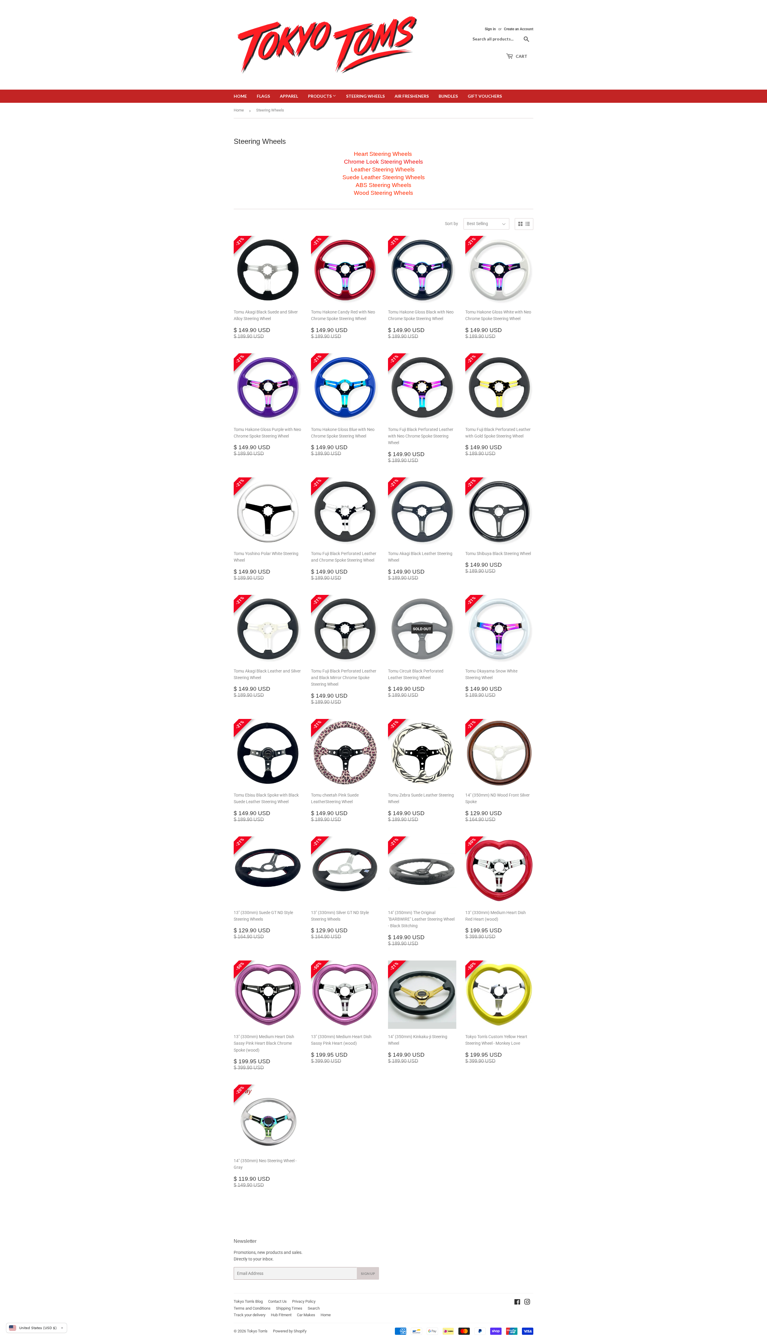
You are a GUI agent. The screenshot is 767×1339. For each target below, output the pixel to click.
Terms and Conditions (252, 1308)
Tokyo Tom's (257, 1331)
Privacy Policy (303, 1301)
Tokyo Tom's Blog (248, 1301)
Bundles (448, 96)
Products (320, 96)
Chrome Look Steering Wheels (383, 162)
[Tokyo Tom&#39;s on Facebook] (517, 1302)
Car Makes (306, 1315)
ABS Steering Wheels (383, 185)
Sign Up (368, 1273)
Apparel (289, 96)
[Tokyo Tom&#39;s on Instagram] (527, 1302)
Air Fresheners (412, 96)
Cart (521, 56)
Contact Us (277, 1301)
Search (314, 1308)
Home (240, 96)
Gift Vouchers (485, 96)
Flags (263, 96)
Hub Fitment (281, 1315)
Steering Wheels (365, 96)
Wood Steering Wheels (383, 193)
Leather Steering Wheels (383, 169)
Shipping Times (289, 1308)
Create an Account (518, 29)
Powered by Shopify (290, 1331)
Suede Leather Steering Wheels (383, 177)
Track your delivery (249, 1315)
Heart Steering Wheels (383, 154)
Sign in (490, 29)
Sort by (451, 223)
